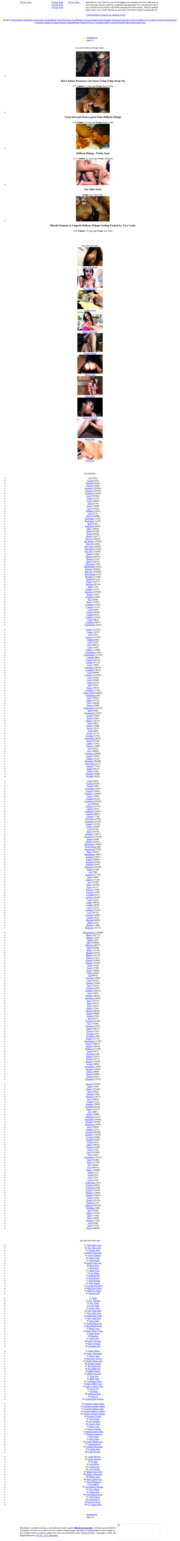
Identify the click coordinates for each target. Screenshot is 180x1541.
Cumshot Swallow (51, 22)
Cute (89, 680)
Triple (90, 1172)
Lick (89, 912)
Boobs (89, 579)
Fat (89, 748)
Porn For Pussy (94, 1502)
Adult (94, 1298)
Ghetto (90, 809)
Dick (89, 698)
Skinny (89, 1089)
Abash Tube (90, 375)
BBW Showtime (90, 332)
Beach (89, 534)
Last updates (112, 15)
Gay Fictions (94, 1421)
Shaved (89, 1074)
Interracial (89, 867)
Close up (89, 637)
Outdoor (89, 991)
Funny (90, 796)
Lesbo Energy (94, 1452)
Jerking (89, 880)
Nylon (89, 970)
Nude (89, 965)
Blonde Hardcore (81, 22)
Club (89, 642)
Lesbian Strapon (44, 20)
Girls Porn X (94, 1499)
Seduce (89, 1071)
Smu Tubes (94, 1321)
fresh (89, 38)
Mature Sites (94, 1477)
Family (89, 743)
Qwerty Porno (90, 353)
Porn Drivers (94, 1281)
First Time (89, 763)
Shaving (90, 1077)
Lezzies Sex (94, 1467)
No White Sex (94, 1368)
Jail (90, 872)
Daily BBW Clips (94, 1384)
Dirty (89, 703)
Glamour (90, 814)
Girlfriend (89, 811)
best (85, 38)
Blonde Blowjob (18, 20)
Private (89, 1031)
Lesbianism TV (94, 1444)
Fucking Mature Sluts (94, 1409)
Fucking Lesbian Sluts (94, 1404)
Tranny (89, 1170)
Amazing (89, 491)
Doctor (89, 705)
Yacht (90, 1223)
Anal (88, 496)
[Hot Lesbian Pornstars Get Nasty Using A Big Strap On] (93, 76)
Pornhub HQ (94, 1275)
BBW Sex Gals (94, 1374)
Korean (89, 892)
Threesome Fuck (68, 20)
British (89, 589)
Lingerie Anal (139, 22)
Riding (89, 1056)
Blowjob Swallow (148, 20)
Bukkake (90, 597)
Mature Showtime (94, 1474)
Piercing (89, 1011)
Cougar (89, 660)
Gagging (90, 799)
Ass (88, 508)
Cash (89, 610)
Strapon (89, 1122)
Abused (90, 481)
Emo (89, 723)
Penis (89, 1003)
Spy (89, 1112)
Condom (90, 657)
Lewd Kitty (94, 1464)
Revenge (90, 1054)
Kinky (89, 885)
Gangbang (89, 801)
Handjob (89, 834)
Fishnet (89, 766)
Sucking (89, 1132)
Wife (89, 1215)
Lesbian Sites (94, 1449)
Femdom (89, 753)
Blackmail (90, 564)
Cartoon (89, 607)
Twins (90, 1175)
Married (89, 925)
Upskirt (89, 1190)
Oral (89, 980)
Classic (89, 632)
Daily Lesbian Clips (94, 1386)
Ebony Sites (94, 1356)
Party (89, 1001)
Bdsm (89, 531)
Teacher (89, 1147)
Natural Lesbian (66, 22)
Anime (90, 498)
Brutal (89, 594)
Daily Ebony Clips (94, 1331)
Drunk (90, 718)
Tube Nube (90, 396)
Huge (89, 852)
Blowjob (88, 572)
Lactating (90, 895)
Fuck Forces (94, 1278)
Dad (90, 685)
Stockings (89, 1119)
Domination (89, 713)
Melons (89, 937)
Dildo (89, 700)
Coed (89, 647)
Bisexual (90, 556)
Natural (89, 960)
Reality (89, 1046)
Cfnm (89, 620)
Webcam (89, 1205)
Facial (89, 741)
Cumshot (89, 675)
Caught (89, 615)
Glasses (89, 816)
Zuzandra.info (94, 1346)
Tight (89, 1160)
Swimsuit (90, 1137)
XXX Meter (94, 1497)
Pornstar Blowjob (125, 22)
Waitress (90, 1203)
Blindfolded (89, 567)
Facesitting (89, 738)
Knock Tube (94, 1308)
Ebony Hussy (94, 1351)
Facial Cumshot (96, 22)
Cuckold (89, 670)
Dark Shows (94, 1333)
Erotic (89, 726)
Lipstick (90, 917)
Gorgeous (89, 821)
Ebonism (94, 1336)
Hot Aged (94, 1436)
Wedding (90, 1208)
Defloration (91, 695)
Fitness (90, 771)
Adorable (90, 483)
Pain (90, 993)
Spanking (89, 1107)
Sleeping (90, 1094)
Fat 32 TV (94, 1389)
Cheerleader (89, 625)
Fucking (88, 794)
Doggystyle (88, 708)
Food (89, 781)
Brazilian (90, 584)
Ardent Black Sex (94, 1323)
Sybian (90, 1142)
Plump (90, 1016)
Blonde (88, 569)
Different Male (94, 1394)
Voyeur (89, 1200)
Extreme (89, 736)
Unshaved (90, 1188)
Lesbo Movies (94, 1456)
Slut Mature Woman (94, 1487)
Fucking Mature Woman (94, 1414)
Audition (90, 511)
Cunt (89, 678)
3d (89, 478)
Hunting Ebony (94, 1363)
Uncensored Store (94, 1286)
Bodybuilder (90, 574)
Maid (89, 923)
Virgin (89, 1198)
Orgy (89, 985)
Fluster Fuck (94, 1270)
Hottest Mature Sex (94, 1442)
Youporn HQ (94, 1293)
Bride (90, 587)
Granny (89, 824)
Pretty (89, 1028)
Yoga (89, 1225)
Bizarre (89, 559)
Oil (89, 975)
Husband (90, 857)
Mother (89, 955)
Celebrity (90, 617)
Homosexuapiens (94, 1434)
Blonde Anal (31, 20)
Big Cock (89, 546)
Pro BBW (94, 1484)
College (89, 650)
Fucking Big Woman (94, 1399)
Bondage (89, 577)
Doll (90, 710)
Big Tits (88, 551)
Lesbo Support (94, 1459)
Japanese (89, 874)
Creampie (89, 667)
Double (89, 715)
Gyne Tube (94, 1306)
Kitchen (89, 890)
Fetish (89, 756)
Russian (89, 1061)
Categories (90, 15)
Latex (89, 900)
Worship (89, 1220)
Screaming (89, 1066)
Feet (89, 751)
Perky (89, 1006)
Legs (89, 907)
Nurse (89, 968)
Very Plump (94, 1489)
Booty (89, 582)
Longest (121, 15)
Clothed (90, 640)
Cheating (90, 622)
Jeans (89, 877)
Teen (88, 1152)
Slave (89, 1091)
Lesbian (89, 910)
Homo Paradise (94, 1429)
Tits (89, 1165)
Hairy (89, 831)
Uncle (90, 1180)
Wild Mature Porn (94, 1494)
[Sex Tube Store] (93, 184)
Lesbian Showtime (94, 1447)
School (89, 1064)
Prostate (90, 1034)
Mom (89, 948)
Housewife (89, 849)
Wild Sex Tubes (94, 1291)
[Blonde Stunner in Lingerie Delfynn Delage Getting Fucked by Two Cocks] (93, 220)
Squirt (89, 1114)
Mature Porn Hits (94, 1472)
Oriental (89, 988)
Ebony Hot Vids (90, 418)
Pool (90, 1018)
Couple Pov (125, 20)
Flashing (89, 774)
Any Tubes (94, 1303)
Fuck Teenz (94, 1419)
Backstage (89, 521)
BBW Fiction (94, 1371)
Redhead (89, 1049)
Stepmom (89, 1117)
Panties (89, 996)
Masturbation (88, 932)
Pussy (88, 1044)
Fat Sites (94, 1391)
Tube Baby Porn (90, 267)
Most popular (101, 15)
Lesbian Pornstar (163, 20)
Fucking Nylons (94, 1416)
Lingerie (89, 915)
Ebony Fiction (94, 1343)
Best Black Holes (94, 1326)
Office (89, 973)
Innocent (90, 862)
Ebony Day (94, 1338)
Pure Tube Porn (94, 1313)
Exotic (90, 733)
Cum (89, 672)
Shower (89, 1084)
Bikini (89, 554)
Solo (89, 1099)
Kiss (89, 887)
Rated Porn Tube (94, 1316)
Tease (89, 1150)
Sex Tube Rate (94, 1318)
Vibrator (89, 1193)
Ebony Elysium (94, 1341)
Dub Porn (90, 461)
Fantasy (89, 746)
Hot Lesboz (94, 1439)
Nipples (89, 963)
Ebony (89, 720)
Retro (89, 1051)
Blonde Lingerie (83, 20)
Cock (89, 645)
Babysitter (89, 518)
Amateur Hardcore (112, 20)
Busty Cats (94, 1426)
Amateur (88, 488)
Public (89, 1039)
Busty (89, 602)
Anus (89, 501)
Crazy (89, 665)
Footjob (89, 783)
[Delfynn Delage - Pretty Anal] (93, 148)
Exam (90, 731)
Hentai (90, 839)
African (89, 486)
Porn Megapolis (94, 1482)
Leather (89, 905)
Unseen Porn (90, 310)
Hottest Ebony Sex (94, 1361)
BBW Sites (94, 1379)
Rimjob (89, 1059)
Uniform (89, 1185)
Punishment (89, 1041)
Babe (88, 516)
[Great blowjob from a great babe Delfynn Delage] (93, 112)
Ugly (90, 1177)
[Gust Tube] (26, 2)
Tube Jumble (94, 1283)
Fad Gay (94, 1396)
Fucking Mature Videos (94, 1411)
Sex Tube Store (90, 289)
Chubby (89, 629)
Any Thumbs (94, 1300)
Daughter (90, 690)
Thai (90, 1155)
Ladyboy (90, 897)
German (89, 806)
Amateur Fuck (97, 20)
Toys (89, 1167)
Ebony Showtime (94, 1353)
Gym (89, 829)
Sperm (89, 1109)
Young (89, 1228)
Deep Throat (89, 693)
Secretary (90, 1069)
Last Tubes (94, 1273)
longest (94, 38)
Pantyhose (89, 998)
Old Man (90, 978)
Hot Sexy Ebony (94, 1358)
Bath (89, 524)
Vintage (89, 1195)
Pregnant (90, 1026)
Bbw (89, 529)
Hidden (89, 842)
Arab (89, 503)
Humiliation (89, 854)
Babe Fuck (56, 20)
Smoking (90, 1096)
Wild (89, 1218)
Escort (89, 728)
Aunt (90, 513)
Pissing (89, 1013)
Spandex (90, 1104)
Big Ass (89, 539)
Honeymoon (90, 847)
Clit (89, 635)
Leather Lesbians (110, 22)
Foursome (89, 789)
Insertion (90, 864)
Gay (89, 804)
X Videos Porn (94, 1504)
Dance (90, 688)
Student (89, 1129)
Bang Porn (90, 439)
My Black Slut (94, 1366)
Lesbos (94, 1461)
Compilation (89, 655)
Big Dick (89, 549)
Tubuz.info (94, 1492)
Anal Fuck (135, 20)
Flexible (89, 776)
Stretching (89, 1124)
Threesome (89, 1157)
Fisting (90, 769)
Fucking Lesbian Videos (94, 1406)
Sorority (90, 1102)
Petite (89, 1008)
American (89, 493)
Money (89, 950)
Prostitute (90, 1036)
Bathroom (89, 526)
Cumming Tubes (94, 1381)
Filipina (89, 758)
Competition (90, 652)
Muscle (89, 958)
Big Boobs (89, 541)
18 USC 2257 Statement (46, 1535)
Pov (89, 1023)
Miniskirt (90, 945)
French (89, 791)
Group (89, 826)
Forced (90, 786)
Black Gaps (94, 1328)
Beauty (89, 536)
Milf (88, 942)
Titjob (89, 1162)
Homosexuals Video (94, 1431)
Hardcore (88, 837)
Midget (90, 940)
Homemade (89, 844)
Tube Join (94, 1376)
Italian (89, 869)
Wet (89, 1210)
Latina (89, 902)
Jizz (89, 882)
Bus (89, 599)
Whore (89, 1213)
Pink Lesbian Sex (94, 1479)
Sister (89, 1086)
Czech (89, 683)
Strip (89, 1127)
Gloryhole (89, 819)
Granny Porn (94, 1424)
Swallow (89, 1134)
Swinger (89, 1139)
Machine (90, 920)
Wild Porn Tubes (94, 1288)
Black (89, 561)
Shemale (89, 1079)
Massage (89, 928)
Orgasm (89, 983)
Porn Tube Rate (94, 1311)
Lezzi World (94, 1469)
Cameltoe (89, 604)
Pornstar (89, 1021)
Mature (89, 935)
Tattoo (89, 1145)
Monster (89, 953)
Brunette (88, 592)
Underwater (90, 1182)
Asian (89, 506)
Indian (89, 859)
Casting (89, 612)
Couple (89, 662)
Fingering (89, 761)
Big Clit (89, 544)
